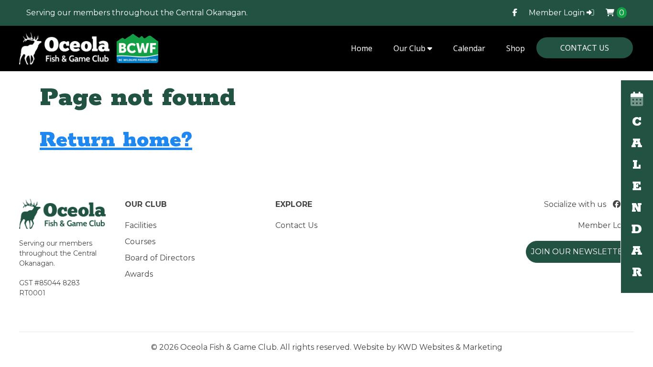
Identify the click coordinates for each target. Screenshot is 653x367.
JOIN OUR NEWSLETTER (580, 251)
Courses (140, 241)
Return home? (116, 140)
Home (361, 48)
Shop (515, 48)
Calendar (469, 48)
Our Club (410, 48)
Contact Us (584, 48)
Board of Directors (160, 257)
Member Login (558, 12)
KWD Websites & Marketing (450, 347)
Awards (139, 274)
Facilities (140, 225)
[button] (637, 186)
